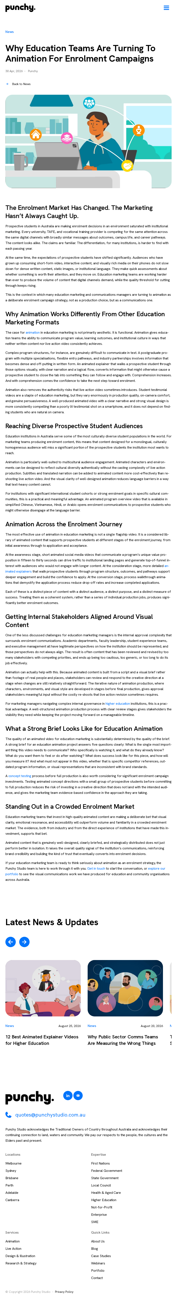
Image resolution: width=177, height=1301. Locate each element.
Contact (97, 1278)
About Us (98, 1241)
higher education (118, 703)
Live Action (13, 1248)
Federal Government (106, 1170)
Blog (94, 1248)
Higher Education (103, 1200)
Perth (9, 1185)
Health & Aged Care (106, 1192)
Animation (12, 1241)
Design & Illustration (20, 1256)
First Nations (100, 1163)
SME (94, 1222)
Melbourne (13, 1163)
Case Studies (101, 1256)
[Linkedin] (68, 1095)
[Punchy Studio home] (20, 7)
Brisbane (12, 1178)
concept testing (19, 776)
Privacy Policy (64, 1292)
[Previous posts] (10, 942)
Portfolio (97, 1270)
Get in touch (96, 868)
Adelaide (12, 1192)
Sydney (10, 1170)
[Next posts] (24, 942)
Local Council (101, 1185)
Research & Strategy (20, 1263)
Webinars (98, 1263)
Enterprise (99, 1214)
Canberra (12, 1200)
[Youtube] (78, 1095)
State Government (105, 1178)
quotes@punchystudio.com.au (50, 1115)
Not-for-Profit (101, 1207)
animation (33, 332)
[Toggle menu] (166, 8)
